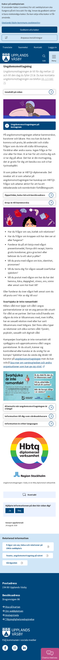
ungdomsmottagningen (28, 358)
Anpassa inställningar (31, 37)
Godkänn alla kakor (29, 29)
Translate (7, 47)
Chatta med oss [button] (50, 657)
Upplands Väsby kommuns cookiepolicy (21, 22)
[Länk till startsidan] (16, 636)
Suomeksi (23, 47)
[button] (29, 92)
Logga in (52, 47)
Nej (19, 510)
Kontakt (38, 47)
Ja (9, 510)
